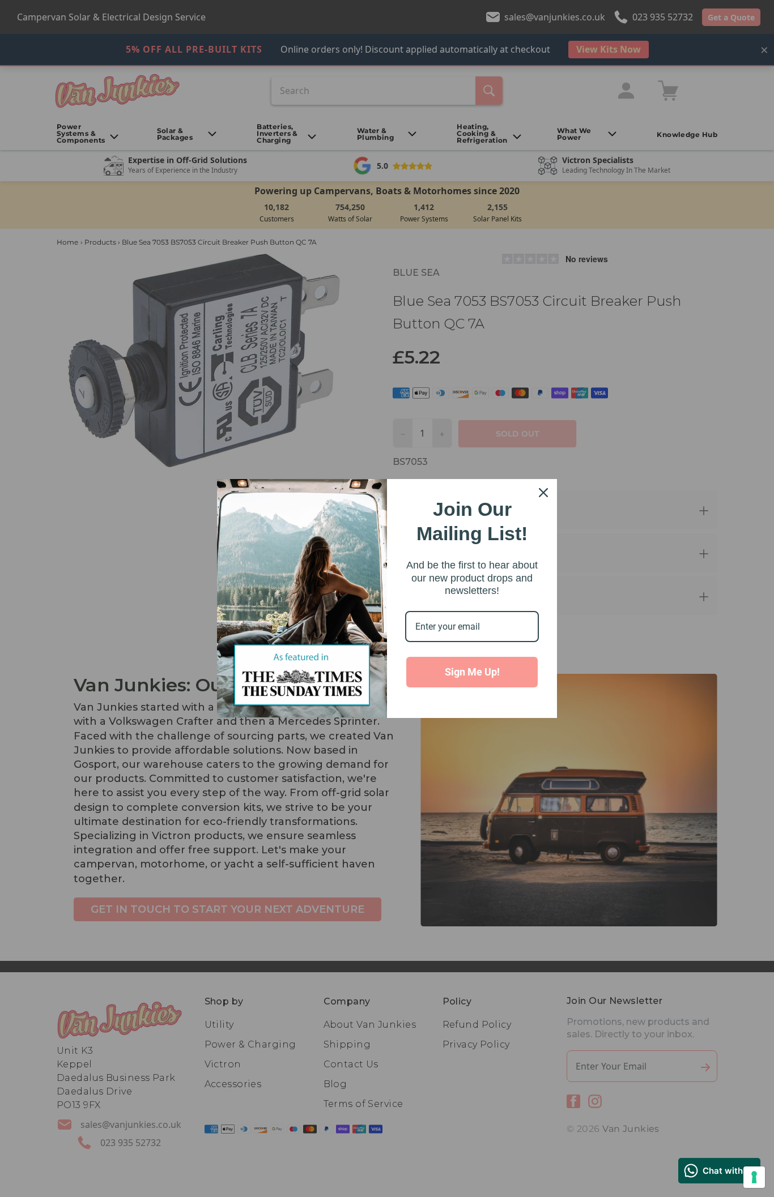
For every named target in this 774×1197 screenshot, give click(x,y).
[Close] (543, 492)
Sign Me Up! (472, 672)
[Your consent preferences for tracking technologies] (754, 1177)
